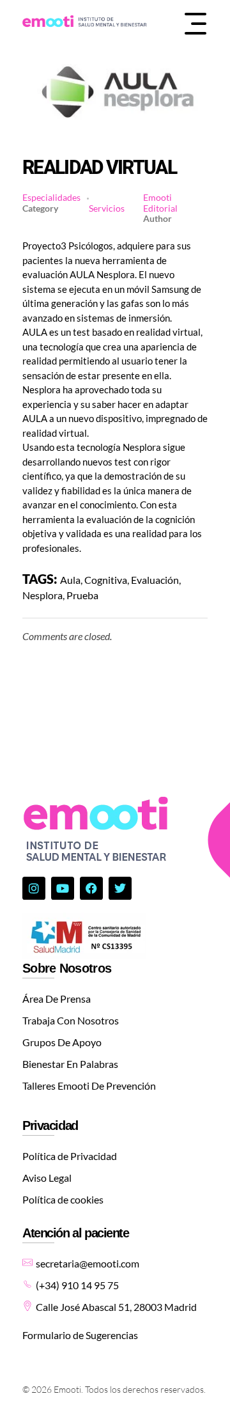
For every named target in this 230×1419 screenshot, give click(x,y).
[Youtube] (62, 888)
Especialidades (51, 197)
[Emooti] (84, 21)
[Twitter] (120, 888)
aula (70, 580)
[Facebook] (91, 888)
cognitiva (105, 580)
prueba (82, 595)
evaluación (155, 580)
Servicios (107, 208)
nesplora (42, 595)
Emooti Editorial (160, 203)
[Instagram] (33, 888)
